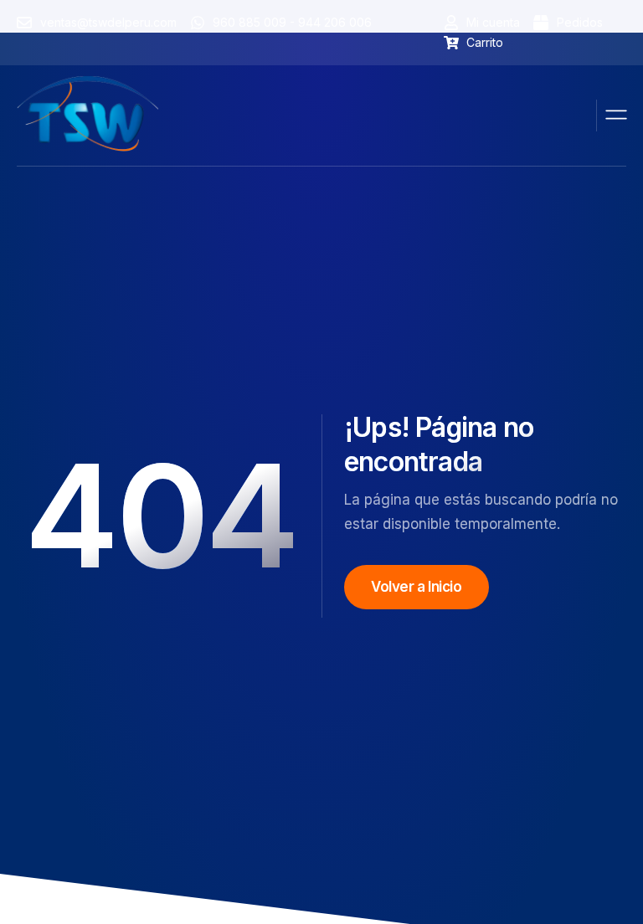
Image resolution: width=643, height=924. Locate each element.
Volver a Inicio (416, 586)
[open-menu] (617, 115)
